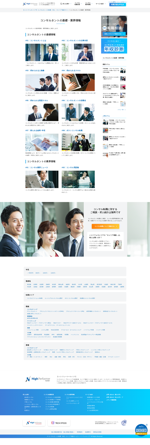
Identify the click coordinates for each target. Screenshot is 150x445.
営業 (28, 328)
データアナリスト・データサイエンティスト (57, 325)
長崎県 (48, 284)
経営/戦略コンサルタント (94, 311)
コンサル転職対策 (49, 394)
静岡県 (54, 286)
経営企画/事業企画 (32, 318)
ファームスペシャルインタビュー (74, 398)
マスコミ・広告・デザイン (84, 356)
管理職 (66, 334)
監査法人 (97, 352)
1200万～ (53, 273)
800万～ (38, 273)
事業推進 (29, 316)
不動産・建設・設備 (100, 356)
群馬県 (116, 286)
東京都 (29, 284)
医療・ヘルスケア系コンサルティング (63, 352)
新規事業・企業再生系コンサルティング (38, 352)
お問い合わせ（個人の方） (113, 394)
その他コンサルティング (50, 350)
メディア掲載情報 (111, 400)
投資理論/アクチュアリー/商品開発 (91, 334)
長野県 (85, 286)
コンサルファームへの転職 (34, 298)
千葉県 (120, 284)
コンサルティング (32, 309)
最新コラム (106, 64)
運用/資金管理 (38, 334)
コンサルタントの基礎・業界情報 (113, 58)
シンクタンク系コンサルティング (100, 350)
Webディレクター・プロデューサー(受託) (39, 323)
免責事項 (88, 432)
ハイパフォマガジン (72, 403)
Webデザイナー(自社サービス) (72, 323)
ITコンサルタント (32, 311)
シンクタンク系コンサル (31, 404)
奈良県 (54, 284)
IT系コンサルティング (82, 350)
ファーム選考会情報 (51, 409)
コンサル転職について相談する (105, 226)
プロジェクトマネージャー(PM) (75, 311)
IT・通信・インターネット (34, 356)
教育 (46, 356)
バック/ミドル (75, 334)
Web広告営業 (55, 330)
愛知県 (73, 286)
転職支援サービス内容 (93, 397)
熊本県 (74, 284)
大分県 (80, 284)
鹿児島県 (99, 284)
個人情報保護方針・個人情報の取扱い (62, 432)
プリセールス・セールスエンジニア (71, 330)
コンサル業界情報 (70, 394)
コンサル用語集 (49, 406)
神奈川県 (113, 284)
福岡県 (122, 286)
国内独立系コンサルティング (84, 352)
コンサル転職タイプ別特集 (53, 399)
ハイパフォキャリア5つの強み (95, 402)
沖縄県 (79, 286)
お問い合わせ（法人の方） (113, 397)
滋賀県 (68, 284)
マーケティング (31, 321)
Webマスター (57, 323)
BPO (53, 334)
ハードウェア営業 (89, 330)
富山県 (91, 286)
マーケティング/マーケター (35, 325)
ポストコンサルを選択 (71, 298)
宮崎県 (97, 286)
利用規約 (79, 432)
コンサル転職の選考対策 (52, 402)
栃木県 (110, 286)
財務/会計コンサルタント (110, 311)
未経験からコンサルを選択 (87, 298)
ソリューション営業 (33, 330)
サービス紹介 (100, 3)
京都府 (60, 286)
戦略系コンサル (29, 399)
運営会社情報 (91, 408)
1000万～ (45, 273)
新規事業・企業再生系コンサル (33, 407)
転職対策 (77, 3)
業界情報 (88, 3)
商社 (64, 356)
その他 (29, 332)
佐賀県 (41, 284)
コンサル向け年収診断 (51, 404)
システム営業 (45, 330)
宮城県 (66, 286)
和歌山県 (60, 284)
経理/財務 (59, 334)
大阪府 (106, 284)
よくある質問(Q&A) (92, 410)
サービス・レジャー (114, 356)
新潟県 (41, 286)
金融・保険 (58, 356)
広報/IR (29, 334)
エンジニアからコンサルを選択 (53, 298)
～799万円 (30, 273)
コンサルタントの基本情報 (53, 397)
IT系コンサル (28, 402)
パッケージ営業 (100, 330)
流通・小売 (71, 356)
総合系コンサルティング (34, 350)
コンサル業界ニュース (72, 401)
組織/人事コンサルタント (34, 313)
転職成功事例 (91, 405)
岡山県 (92, 284)
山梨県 (86, 284)
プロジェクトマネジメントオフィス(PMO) (52, 311)
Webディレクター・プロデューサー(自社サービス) (97, 323)
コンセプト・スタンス (93, 399)
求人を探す (66, 3)
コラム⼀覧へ (121, 109)
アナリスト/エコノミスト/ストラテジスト (39, 337)
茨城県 (104, 286)
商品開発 (46, 334)
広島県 (48, 286)
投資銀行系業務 (57, 337)
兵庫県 (35, 284)
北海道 (35, 286)
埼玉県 (29, 286)
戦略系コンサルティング (67, 350)
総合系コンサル (29, 397)
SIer (51, 356)
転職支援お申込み (117, 4)
